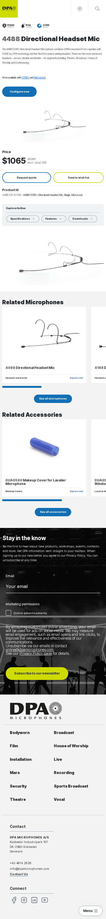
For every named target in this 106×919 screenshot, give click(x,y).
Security (18, 786)
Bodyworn (20, 732)
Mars (15, 773)
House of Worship (71, 746)
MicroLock (39, 77)
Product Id (10, 190)
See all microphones (53, 398)
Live (58, 759)
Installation (21, 759)
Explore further (16, 208)
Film (14, 746)
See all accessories (53, 511)
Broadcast (64, 732)
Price (6, 152)
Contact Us (19, 874)
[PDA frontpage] (9, 9)
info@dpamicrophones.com (29, 869)
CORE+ (25, 77)
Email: (10, 576)
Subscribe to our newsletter (37, 673)
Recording (64, 773)
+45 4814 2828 (21, 863)
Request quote (26, 177)
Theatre (18, 799)
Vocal (59, 799)
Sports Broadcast (71, 786)
